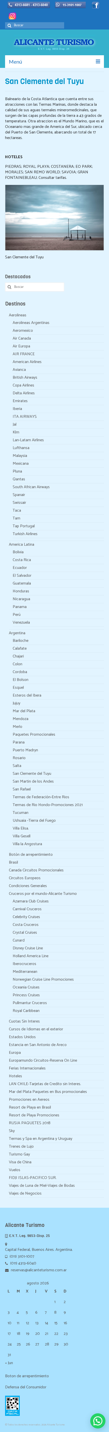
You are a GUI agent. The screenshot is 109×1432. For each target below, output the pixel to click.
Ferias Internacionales (27, 1068)
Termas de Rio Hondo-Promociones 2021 (48, 805)
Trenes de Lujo (21, 1146)
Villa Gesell (21, 836)
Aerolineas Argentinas (31, 322)
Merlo (17, 726)
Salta (17, 765)
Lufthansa (21, 448)
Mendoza (20, 718)
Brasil (13, 862)
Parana (19, 742)
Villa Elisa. (21, 828)
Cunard (19, 940)
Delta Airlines (24, 393)
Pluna (17, 471)
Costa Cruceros (26, 924)
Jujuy (16, 703)
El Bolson (20, 679)
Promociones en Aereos (29, 1099)
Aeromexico (23, 330)
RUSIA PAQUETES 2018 (29, 1123)
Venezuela (21, 622)
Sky (12, 1130)
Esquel (18, 687)
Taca (17, 510)
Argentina (17, 633)
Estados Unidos (22, 1037)
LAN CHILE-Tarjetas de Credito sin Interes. (45, 1084)
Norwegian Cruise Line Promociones (43, 979)
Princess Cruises (26, 995)
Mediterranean (25, 971)
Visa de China (20, 1162)
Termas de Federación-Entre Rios (41, 797)
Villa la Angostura (27, 844)
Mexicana (21, 463)
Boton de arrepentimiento (27, 1376)
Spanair (19, 494)
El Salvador (22, 575)
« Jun (9, 1363)
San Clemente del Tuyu (32, 773)
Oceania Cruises (26, 987)
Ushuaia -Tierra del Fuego (34, 820)
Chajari (18, 656)
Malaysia (20, 455)
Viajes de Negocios (25, 1193)
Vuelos (14, 1170)
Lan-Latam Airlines (28, 440)
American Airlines (27, 362)
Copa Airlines (23, 385)
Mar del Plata (24, 711)
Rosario (19, 758)
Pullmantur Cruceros (30, 1003)
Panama (20, 606)
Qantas (19, 479)
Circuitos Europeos (25, 878)
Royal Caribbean (26, 1010)
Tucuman (20, 812)
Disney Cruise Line (28, 948)
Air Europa (21, 346)
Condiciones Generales (28, 886)
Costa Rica (22, 560)
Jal (14, 424)
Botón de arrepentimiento (31, 854)
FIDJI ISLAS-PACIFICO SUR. (33, 1177)
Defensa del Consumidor (25, 1387)
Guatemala (22, 583)
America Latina (21, 544)
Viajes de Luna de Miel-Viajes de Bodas (42, 1185)
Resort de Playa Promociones (34, 1115)
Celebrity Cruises (26, 917)
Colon (17, 664)
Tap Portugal (24, 526)
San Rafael (22, 789)
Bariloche (20, 640)
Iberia (17, 408)
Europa (15, 1052)
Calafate (20, 648)
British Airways (25, 377)
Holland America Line (30, 956)
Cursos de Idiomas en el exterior (36, 1029)
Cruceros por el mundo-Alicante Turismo (43, 893)
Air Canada (22, 338)
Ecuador (20, 567)
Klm (16, 432)
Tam (16, 518)
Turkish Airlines (25, 534)
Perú (17, 614)
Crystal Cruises (25, 932)
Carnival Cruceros (27, 909)
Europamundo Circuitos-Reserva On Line (43, 1060)
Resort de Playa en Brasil (30, 1107)
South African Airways (31, 487)
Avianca (19, 369)
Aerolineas (17, 315)
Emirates (20, 401)
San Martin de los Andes (33, 781)
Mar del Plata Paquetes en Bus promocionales (48, 1091)
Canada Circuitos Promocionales (36, 870)
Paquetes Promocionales (34, 734)
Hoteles (15, 1076)
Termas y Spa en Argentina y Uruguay (40, 1138)
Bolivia (18, 552)
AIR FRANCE (24, 354)
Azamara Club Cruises (31, 901)
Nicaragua (21, 599)
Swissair (19, 502)
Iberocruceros (24, 963)
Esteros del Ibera (27, 695)
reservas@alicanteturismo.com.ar (38, 1270)
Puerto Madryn (25, 750)
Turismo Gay (19, 1154)
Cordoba (20, 672)
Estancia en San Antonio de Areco (38, 1044)
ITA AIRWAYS (25, 416)
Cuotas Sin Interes (24, 1021)
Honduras (21, 591)
